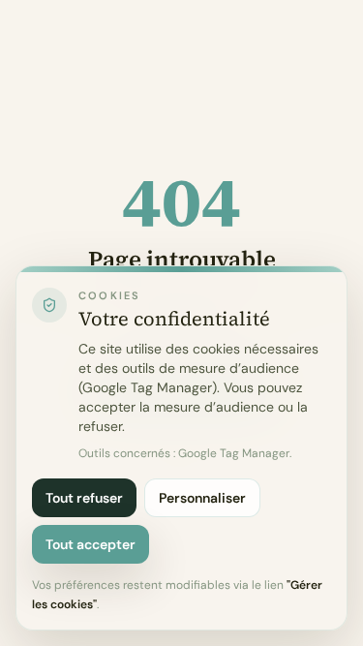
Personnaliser (202, 498)
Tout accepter (90, 544)
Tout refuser (84, 498)
